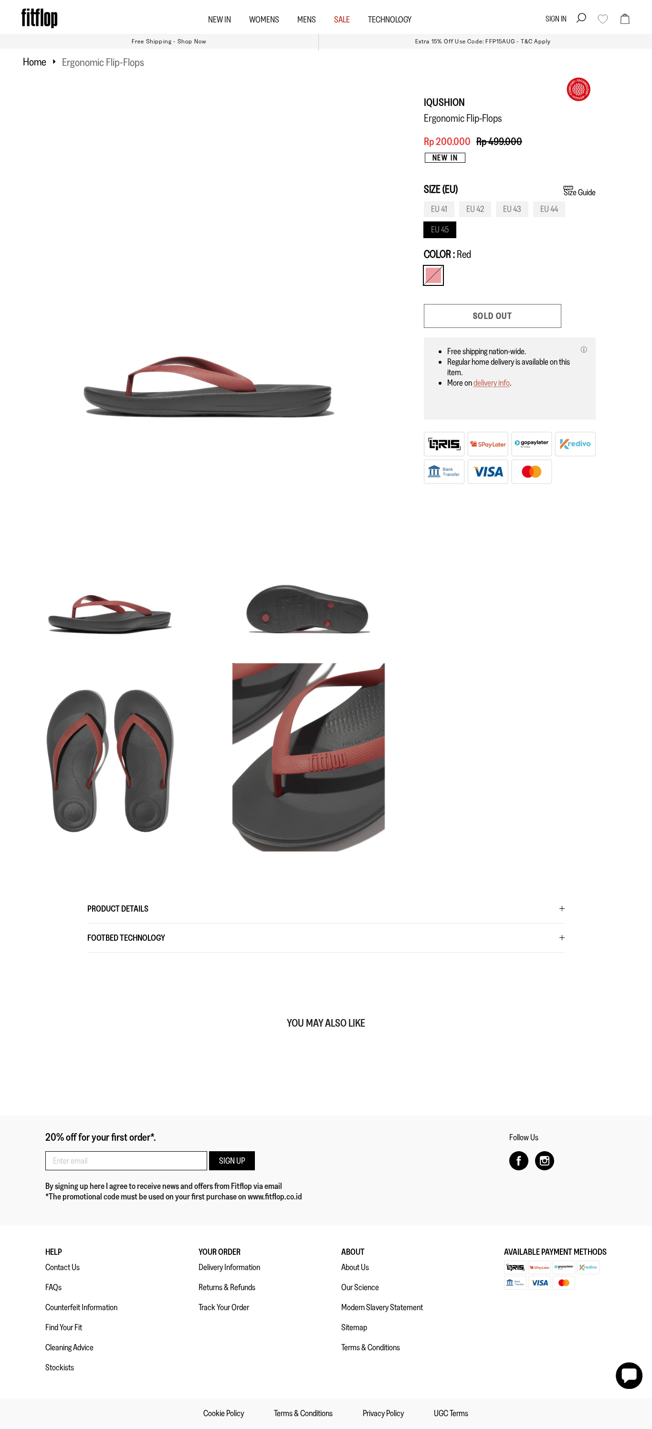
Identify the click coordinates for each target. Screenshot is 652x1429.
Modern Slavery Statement (382, 1307)
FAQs (53, 1287)
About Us (355, 1267)
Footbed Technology (126, 938)
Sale (342, 19)
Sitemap (354, 1327)
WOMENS (264, 19)
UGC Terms (451, 1413)
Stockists (59, 1367)
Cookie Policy (223, 1413)
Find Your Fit (63, 1327)
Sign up (232, 1161)
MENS (306, 19)
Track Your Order (224, 1307)
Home (34, 61)
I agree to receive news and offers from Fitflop (179, 1186)
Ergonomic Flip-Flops (103, 62)
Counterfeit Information (81, 1307)
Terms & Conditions (370, 1347)
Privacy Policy (383, 1413)
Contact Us (62, 1267)
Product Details (117, 909)
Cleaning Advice (69, 1347)
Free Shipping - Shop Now (169, 41)
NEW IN (219, 19)
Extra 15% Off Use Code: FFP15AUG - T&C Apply (483, 41)
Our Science (360, 1287)
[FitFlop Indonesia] (39, 18)
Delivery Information (229, 1267)
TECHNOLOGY (389, 19)
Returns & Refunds (227, 1287)
